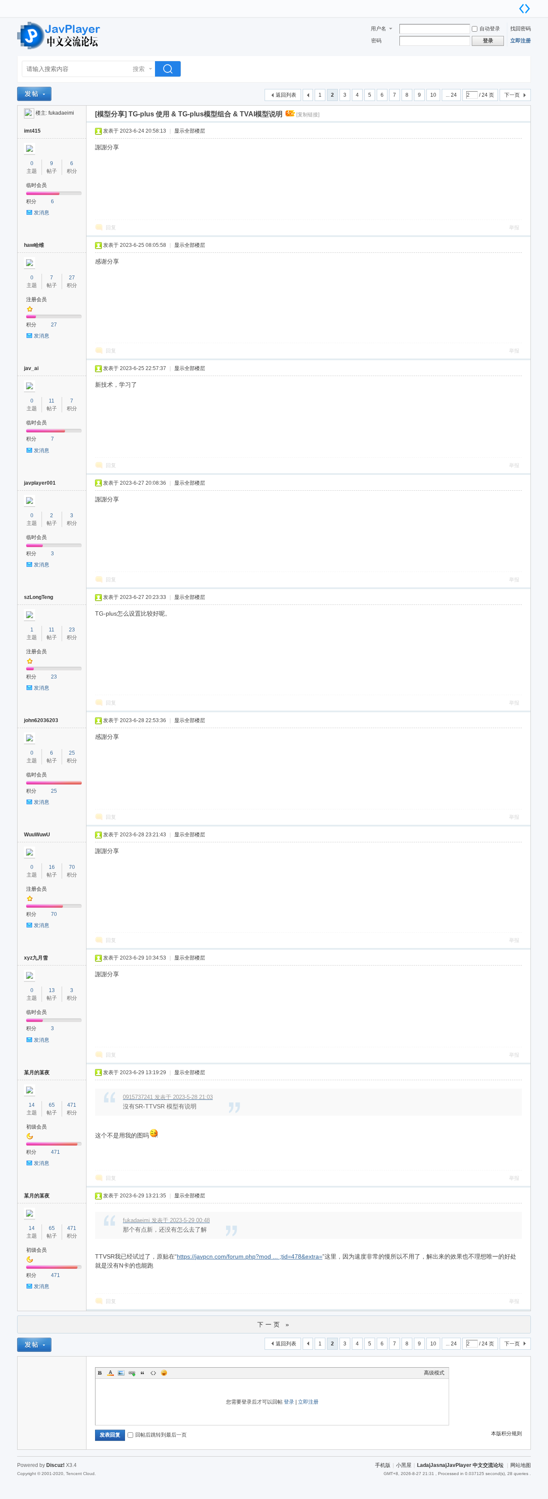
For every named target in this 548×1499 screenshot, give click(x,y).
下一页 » (274, 1324)
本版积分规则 (506, 1434)
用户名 (378, 29)
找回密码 (520, 29)
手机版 (382, 1465)
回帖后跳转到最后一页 (161, 1435)
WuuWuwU (37, 835)
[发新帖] (34, 94)
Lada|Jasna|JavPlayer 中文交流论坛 (460, 1465)
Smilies (164, 1373)
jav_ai (31, 368)
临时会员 (36, 185)
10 (433, 95)
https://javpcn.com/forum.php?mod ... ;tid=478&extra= (249, 1256)
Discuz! (55, 1465)
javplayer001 (40, 483)
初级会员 (36, 1127)
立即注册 (520, 41)
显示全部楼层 (189, 131)
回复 (111, 228)
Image (121, 1373)
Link (132, 1373)
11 (51, 401)
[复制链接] (307, 115)
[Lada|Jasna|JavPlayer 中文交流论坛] (60, 51)
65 (52, 1105)
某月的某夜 (37, 1072)
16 (52, 867)
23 (72, 630)
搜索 (139, 68)
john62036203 (41, 720)
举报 (514, 228)
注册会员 (36, 299)
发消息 (41, 213)
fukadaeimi (61, 113)
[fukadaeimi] (29, 113)
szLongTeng (38, 597)
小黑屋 (403, 1465)
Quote (142, 1373)
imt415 (32, 131)
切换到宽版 (524, 8)
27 (72, 278)
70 (72, 867)
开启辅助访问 (516, 6)
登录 (289, 1402)
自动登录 (490, 29)
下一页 (512, 95)
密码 (376, 41)
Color (110, 1373)
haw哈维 (34, 245)
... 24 (451, 95)
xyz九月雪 (36, 958)
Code (153, 1373)
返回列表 (286, 95)
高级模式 (434, 1373)
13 (52, 990)
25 (72, 753)
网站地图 (520, 1465)
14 (32, 1105)
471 (71, 1105)
